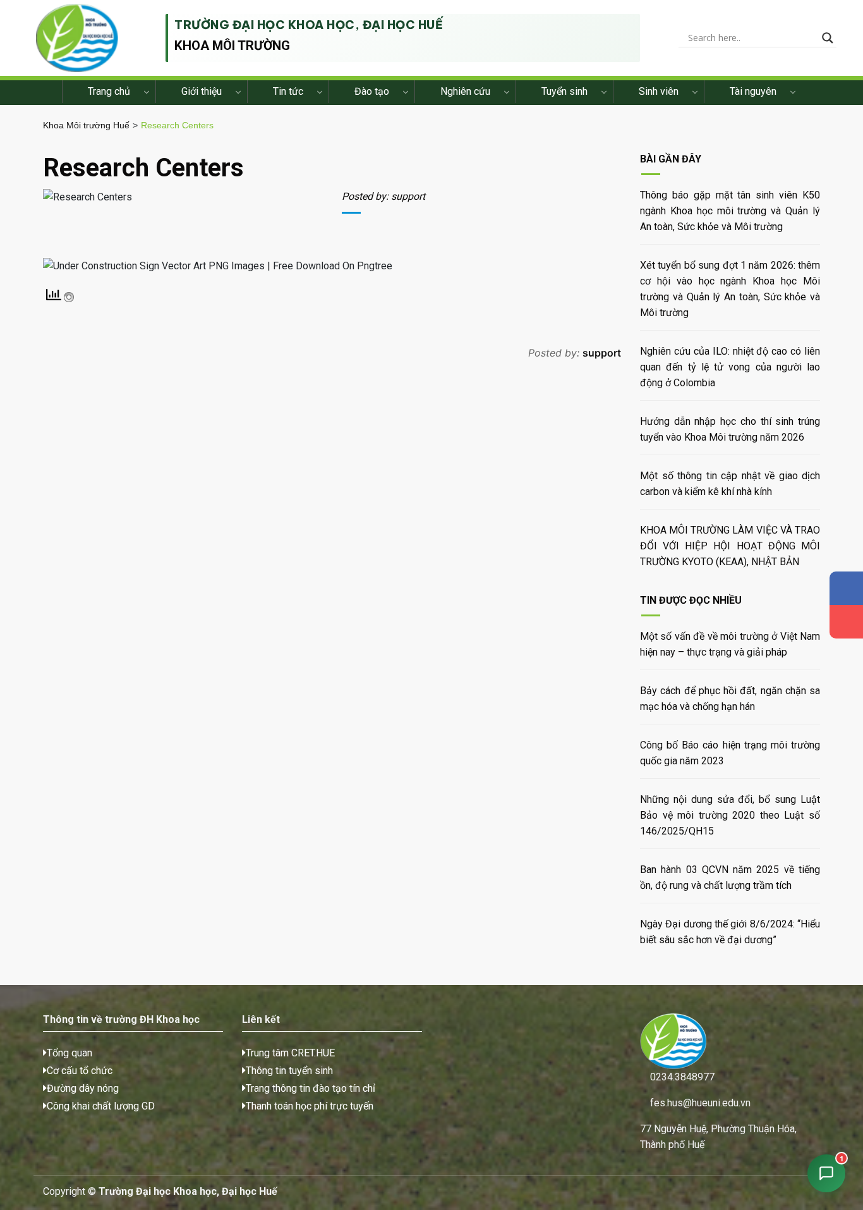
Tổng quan (69, 1053)
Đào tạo (371, 91)
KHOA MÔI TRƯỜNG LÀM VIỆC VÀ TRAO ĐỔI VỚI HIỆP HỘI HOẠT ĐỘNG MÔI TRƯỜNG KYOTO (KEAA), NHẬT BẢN (730, 546)
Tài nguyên (753, 91)
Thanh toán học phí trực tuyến (309, 1106)
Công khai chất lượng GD (101, 1106)
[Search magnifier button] (827, 38)
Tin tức (288, 91)
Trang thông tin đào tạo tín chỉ (310, 1088)
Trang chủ (109, 91)
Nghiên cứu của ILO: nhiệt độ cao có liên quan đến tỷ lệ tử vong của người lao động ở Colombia (730, 367)
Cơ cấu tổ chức (79, 1071)
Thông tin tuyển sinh (289, 1071)
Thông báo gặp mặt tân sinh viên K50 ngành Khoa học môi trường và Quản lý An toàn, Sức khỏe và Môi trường (730, 211)
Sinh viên (659, 91)
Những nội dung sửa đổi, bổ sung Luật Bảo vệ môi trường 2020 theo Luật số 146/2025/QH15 (730, 815)
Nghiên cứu (465, 91)
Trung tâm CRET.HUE (290, 1053)
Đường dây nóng (83, 1088)
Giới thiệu (201, 91)
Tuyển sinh (564, 91)
